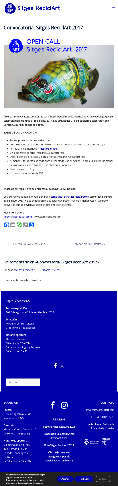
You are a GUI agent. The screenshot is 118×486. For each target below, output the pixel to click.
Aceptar (65, 478)
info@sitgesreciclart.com (18, 216)
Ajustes (103, 478)
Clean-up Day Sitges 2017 (30, 244)
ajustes (39, 483)
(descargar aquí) (49, 148)
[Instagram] (64, 407)
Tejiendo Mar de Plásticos (88, 244)
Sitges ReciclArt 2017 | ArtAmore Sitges (38, 270)
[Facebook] (52, 407)
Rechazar (84, 478)
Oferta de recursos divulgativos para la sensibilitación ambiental (59, 456)
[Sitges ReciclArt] (32, 8)
